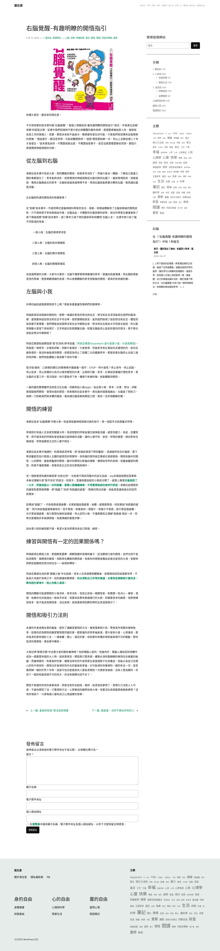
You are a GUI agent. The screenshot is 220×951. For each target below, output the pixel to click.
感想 (155, 162)
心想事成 (182, 152)
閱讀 (98, 38)
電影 (185, 208)
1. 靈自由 (47, 38)
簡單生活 (163, 82)
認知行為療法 (175, 197)
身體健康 (163, 96)
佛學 (159, 138)
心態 (190, 152)
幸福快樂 (163, 77)
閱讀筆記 (57, 38)
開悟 (93, 38)
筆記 (87, 38)
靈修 (115, 38)
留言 (29, 754)
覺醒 (167, 197)
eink (169, 134)
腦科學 (156, 192)
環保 (189, 177)
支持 (154, 172)
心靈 (67, 38)
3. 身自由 (157, 87)
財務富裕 (163, 91)
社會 (173, 182)
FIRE (175, 133)
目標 (168, 181)
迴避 (170, 202)
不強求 (181, 134)
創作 (182, 138)
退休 (175, 202)
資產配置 (163, 202)
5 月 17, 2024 (32, 38)
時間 (182, 172)
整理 (164, 172)
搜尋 (195, 45)
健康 (169, 137)
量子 (180, 202)
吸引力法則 (158, 142)
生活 (160, 181)
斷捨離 (176, 172)
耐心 (190, 187)
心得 (170, 152)
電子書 (180, 208)
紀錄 (175, 187)
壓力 (188, 142)
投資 (185, 162)
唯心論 (172, 143)
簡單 (169, 187)
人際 (154, 138)
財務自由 (187, 197)
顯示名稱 (31, 787)
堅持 (183, 143)
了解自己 (188, 134)
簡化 (163, 187)
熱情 (179, 177)
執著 (178, 143)
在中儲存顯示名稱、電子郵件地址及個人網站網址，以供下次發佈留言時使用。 (78, 824)
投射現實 (178, 163)
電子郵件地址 (33, 799)
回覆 (155, 294)
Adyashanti (158, 133)
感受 (190, 158)
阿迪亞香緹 (107, 38)
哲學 (167, 143)
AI (166, 134)
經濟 (180, 188)
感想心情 (157, 105)
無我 (169, 177)
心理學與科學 (159, 100)
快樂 (72, 38)
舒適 (188, 192)
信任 (164, 138)
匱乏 (187, 138)
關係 (163, 208)
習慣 (184, 188)
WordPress (28, 939)
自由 (178, 192)
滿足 (164, 176)
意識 (185, 158)
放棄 (159, 172)
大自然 (160, 147)
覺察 (160, 197)
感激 (160, 163)
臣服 (162, 193)
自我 (173, 192)
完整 (166, 147)
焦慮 (174, 176)
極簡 (187, 172)
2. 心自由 (157, 74)
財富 (155, 202)
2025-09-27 (160, 256)
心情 (175, 153)
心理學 (157, 157)
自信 (167, 192)
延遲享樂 (164, 153)
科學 (182, 181)
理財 (184, 176)
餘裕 (162, 213)
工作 (183, 147)
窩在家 (18, 5)
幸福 (156, 152)
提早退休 (187, 167)
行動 (154, 197)
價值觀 (176, 138)
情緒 (180, 158)
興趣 (183, 192)
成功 (166, 162)
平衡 (188, 147)
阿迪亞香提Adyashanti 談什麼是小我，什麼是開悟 (106, 343)
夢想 (154, 147)
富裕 (171, 147)
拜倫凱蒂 (80, 38)
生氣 (154, 182)
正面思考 (156, 176)
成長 (172, 162)
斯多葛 (169, 172)
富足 (177, 147)
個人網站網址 (33, 811)
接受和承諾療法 (175, 167)
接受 (165, 167)
